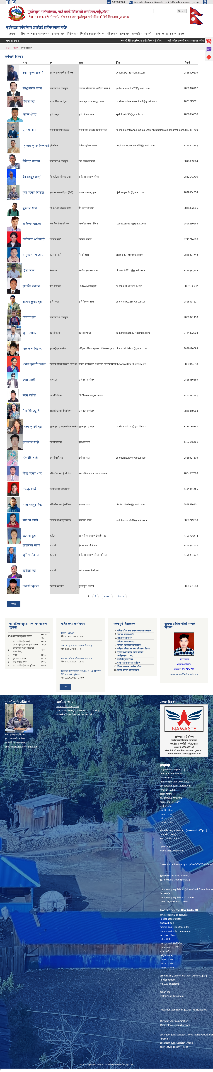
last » (121, 596)
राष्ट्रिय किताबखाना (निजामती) (129, 645)
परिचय (23, 33)
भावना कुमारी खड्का (34, 364)
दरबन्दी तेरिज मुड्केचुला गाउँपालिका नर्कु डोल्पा (112, 40)
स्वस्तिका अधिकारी (34, 239)
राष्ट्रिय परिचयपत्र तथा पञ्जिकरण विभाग (133, 648)
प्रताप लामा (29, 130)
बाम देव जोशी (30, 520)
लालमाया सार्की (31, 545)
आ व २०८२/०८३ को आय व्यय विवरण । (76, 645)
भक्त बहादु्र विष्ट (32, 504)
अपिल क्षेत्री (29, 114)
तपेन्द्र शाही (29, 489)
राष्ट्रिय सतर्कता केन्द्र (126, 641)
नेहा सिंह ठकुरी (31, 411)
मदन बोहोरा (29, 395)
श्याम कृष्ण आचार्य (33, 72)
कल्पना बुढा (29, 536)
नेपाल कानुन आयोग (124, 638)
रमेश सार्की (29, 379)
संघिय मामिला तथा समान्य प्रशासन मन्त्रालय (134, 630)
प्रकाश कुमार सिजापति (36, 145)
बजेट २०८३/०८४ (68, 633)
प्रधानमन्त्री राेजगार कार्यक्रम (128, 662)
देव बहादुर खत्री (32, 177)
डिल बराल (28, 270)
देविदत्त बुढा (29, 317)
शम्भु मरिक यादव (32, 88)
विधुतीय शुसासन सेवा (90, 33)
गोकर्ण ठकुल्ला (31, 586)
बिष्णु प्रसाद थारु (32, 473)
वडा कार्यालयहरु (39, 33)
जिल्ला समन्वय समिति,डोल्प (128, 670)
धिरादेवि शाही (30, 458)
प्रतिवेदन (110, 33)
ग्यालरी (147, 33)
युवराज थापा (30, 208)
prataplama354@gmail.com (184, 674)
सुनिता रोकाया (31, 555)
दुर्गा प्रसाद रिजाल (33, 192)
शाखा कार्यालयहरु (164, 33)
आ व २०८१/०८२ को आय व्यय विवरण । (76, 658)
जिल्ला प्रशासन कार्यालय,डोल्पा (129, 666)
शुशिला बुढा (29, 570)
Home (8, 48)
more (14, 604)
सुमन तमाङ (29, 333)
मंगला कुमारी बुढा (32, 426)
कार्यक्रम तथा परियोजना (63, 33)
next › (107, 596)
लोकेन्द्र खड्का (32, 223)
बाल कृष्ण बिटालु (32, 348)
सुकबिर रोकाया (31, 286)
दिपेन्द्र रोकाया (31, 161)
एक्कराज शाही (31, 442)
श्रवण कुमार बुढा (32, 301)
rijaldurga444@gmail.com (25, 746)
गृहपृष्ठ (12, 33)
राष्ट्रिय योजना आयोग (125, 634)
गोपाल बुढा (29, 101)
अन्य (65, 686)
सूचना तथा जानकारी (130, 33)
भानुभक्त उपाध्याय (33, 255)
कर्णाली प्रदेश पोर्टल (125, 659)
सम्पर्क (181, 33)
